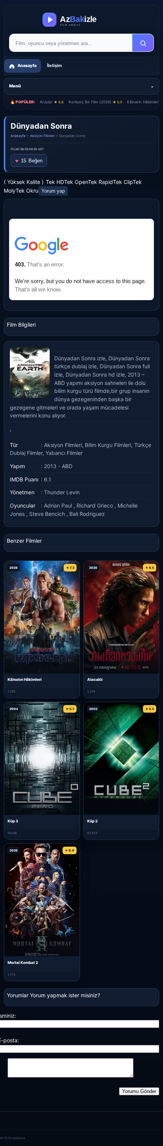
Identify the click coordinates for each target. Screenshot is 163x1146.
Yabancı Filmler (64, 453)
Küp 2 (92, 821)
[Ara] (143, 43)
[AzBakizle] (81, 20)
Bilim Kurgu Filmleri (108, 445)
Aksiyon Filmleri (42, 136)
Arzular (52, 102)
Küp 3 (13, 821)
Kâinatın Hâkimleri (25, 679)
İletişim (54, 65)
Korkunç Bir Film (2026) (95, 102)
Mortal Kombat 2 (23, 962)
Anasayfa (18, 136)
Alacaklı (95, 679)
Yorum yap (53, 191)
